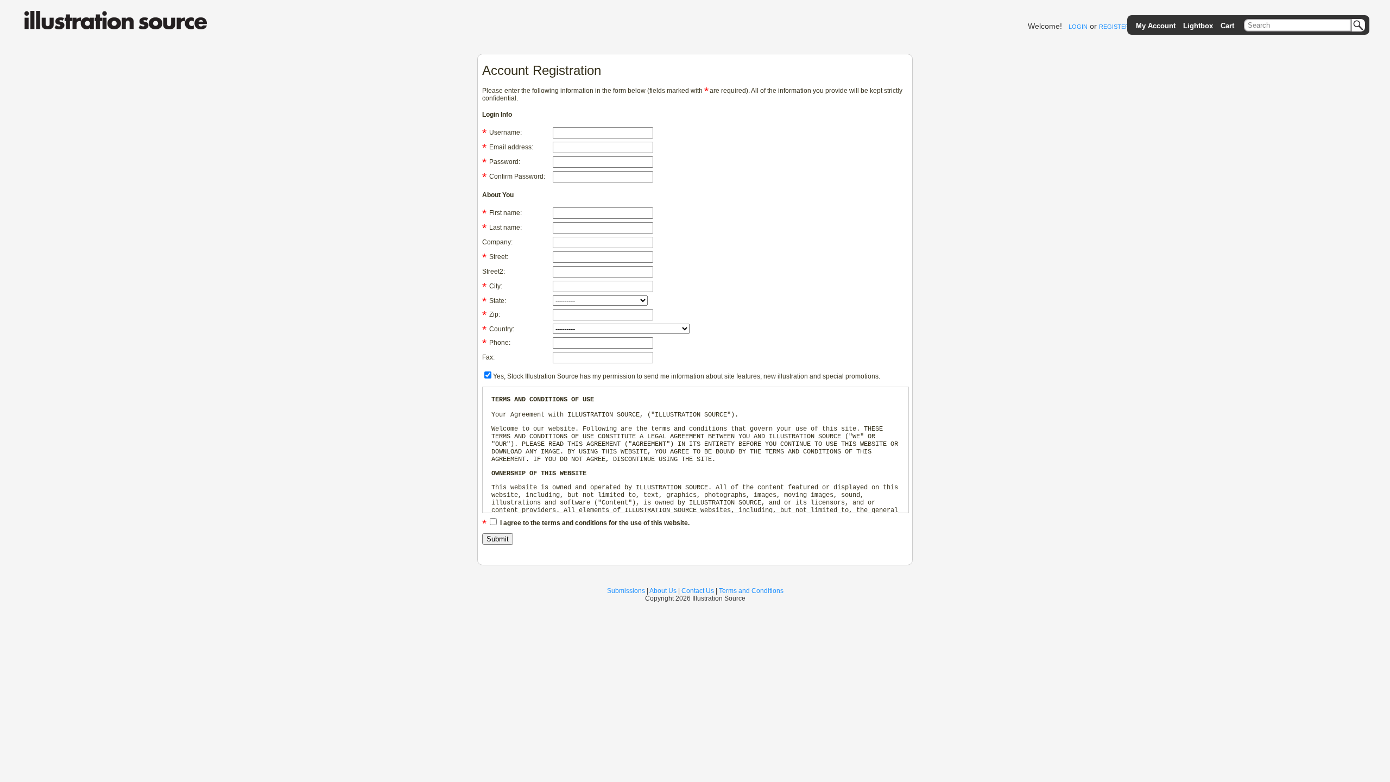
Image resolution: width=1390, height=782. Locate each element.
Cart (1227, 26)
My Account (1156, 26)
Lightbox (1198, 26)
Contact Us (697, 591)
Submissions (626, 591)
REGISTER (1114, 26)
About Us (663, 591)
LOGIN (1078, 26)
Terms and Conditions (751, 591)
